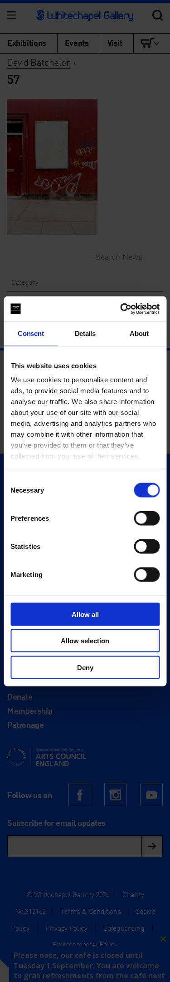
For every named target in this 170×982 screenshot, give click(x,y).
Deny (85, 667)
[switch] (147, 518)
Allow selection (85, 641)
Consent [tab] (31, 333)
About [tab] (139, 333)
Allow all (85, 614)
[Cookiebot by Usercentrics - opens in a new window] (121, 309)
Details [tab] (85, 333)
